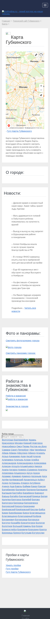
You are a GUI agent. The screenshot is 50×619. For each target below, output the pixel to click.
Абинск (32, 453)
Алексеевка (40, 463)
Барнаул (39, 493)
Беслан (34, 509)
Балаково (21, 489)
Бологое (40, 523)
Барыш (5, 496)
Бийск (42, 509)
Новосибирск (9, 446)
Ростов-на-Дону (38, 446)
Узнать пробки (13, 565)
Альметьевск (27, 466)
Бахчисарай (25, 496)
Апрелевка (7, 473)
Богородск (33, 519)
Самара (6, 450)
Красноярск (8, 443)
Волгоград (7, 440)
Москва (19, 443)
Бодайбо (16, 523)
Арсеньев (36, 476)
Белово (36, 499)
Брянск (17, 533)
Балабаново (8, 489)
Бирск (26, 513)
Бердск (19, 506)
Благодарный (25, 516)
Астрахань (14, 483)
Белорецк (18, 503)
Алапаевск (7, 459)
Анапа (5, 469)
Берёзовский (9, 509)
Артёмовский (16, 479)
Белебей (26, 499)
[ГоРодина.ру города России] (25, 611)
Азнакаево (14, 456)
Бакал (34, 486)
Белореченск (31, 503)
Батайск (14, 496)
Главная (26, 615)
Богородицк (21, 519)
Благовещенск (37, 513)
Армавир (16, 476)
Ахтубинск (34, 483)
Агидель (40, 453)
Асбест (41, 479)
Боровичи (22, 529)
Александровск (25, 463)
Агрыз (5, 456)
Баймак (27, 486)
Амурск (38, 466)
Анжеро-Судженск (27, 469)
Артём (5, 479)
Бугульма (26, 533)
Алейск (35, 459)
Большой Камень (22, 526)
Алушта (15, 466)
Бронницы (7, 533)
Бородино (33, 529)
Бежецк (36, 496)
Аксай (29, 456)
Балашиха (41, 489)
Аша (12, 486)
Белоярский (8, 506)
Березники (29, 506)
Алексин (6, 466)
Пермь (25, 446)
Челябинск (40, 450)
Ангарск (13, 469)
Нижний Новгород (33, 443)
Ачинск (5, 486)
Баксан (42, 486)
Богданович (8, 519)
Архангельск (30, 479)
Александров (9, 463)
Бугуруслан (38, 533)
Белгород (16, 499)
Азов (23, 456)
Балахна (31, 489)
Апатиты (42, 469)
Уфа (31, 450)
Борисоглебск (9, 529)
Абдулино (22, 453)
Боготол (6, 523)
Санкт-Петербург (20, 450)
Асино (5, 483)
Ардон (36, 473)
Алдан (27, 459)
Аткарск (25, 483)
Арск (44, 476)
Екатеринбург (21, 440)
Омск (19, 446)
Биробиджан (15, 513)
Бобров (37, 516)
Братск (43, 529)
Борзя (39, 526)
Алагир (37, 456)
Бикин (5, 513)
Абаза (5, 453)
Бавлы (18, 486)
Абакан (13, 453)
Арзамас (6, 476)
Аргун (29, 473)
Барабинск (28, 493)
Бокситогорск (28, 523)
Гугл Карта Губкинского (19, 131)
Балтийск (17, 493)
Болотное (7, 526)
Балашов (7, 493)
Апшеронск (20, 473)
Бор (34, 526)
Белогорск (7, 503)
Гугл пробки (12, 568)
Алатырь (18, 459)
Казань (32, 440)
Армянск (26, 476)
